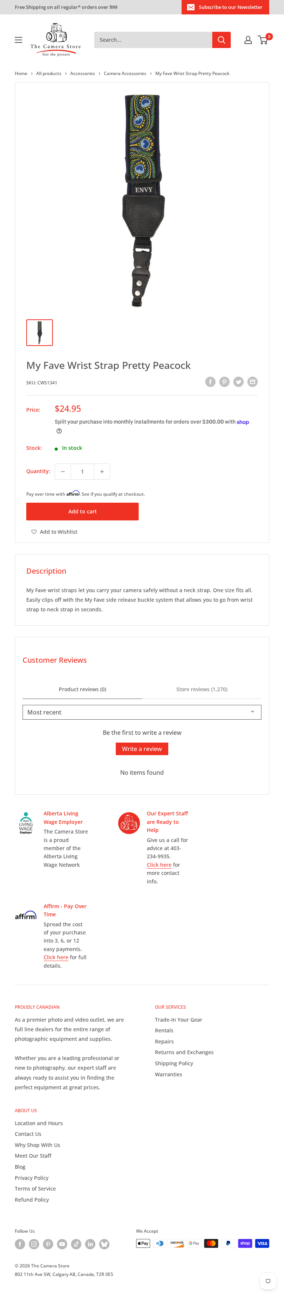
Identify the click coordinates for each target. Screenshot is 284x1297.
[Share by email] (252, 382)
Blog (20, 1166)
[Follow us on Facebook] (20, 1244)
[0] (263, 39)
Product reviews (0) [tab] (82, 689)
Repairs (164, 1041)
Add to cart (82, 511)
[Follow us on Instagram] (34, 1244)
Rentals (164, 1030)
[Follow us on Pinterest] (48, 1244)
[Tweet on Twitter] (238, 382)
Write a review (142, 749)
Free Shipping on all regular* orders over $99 (66, 7)
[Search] (221, 40)
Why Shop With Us (37, 1144)
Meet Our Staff (33, 1155)
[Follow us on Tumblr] (104, 1244)
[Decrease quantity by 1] (63, 471)
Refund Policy (32, 1199)
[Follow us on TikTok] (76, 1244)
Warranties (168, 1074)
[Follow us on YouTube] (62, 1244)
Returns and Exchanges (184, 1052)
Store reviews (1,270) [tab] (201, 689)
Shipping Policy (174, 1063)
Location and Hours (39, 1123)
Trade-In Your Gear (178, 1019)
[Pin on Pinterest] (224, 382)
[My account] (248, 40)
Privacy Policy (31, 1177)
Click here (159, 864)
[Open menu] (18, 40)
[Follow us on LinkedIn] (90, 1244)
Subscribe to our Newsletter (231, 7)
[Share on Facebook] (210, 382)
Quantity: (38, 471)
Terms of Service (35, 1188)
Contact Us (28, 1133)
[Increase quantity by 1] (102, 471)
